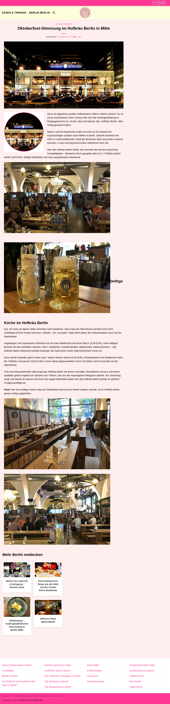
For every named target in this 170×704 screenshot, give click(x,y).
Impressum (18, 696)
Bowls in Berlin (10, 676)
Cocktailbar (8, 670)
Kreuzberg (92, 676)
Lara (79, 37)
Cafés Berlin (136, 687)
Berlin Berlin (39, 12)
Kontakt (6, 696)
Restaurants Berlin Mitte (142, 665)
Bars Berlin (135, 681)
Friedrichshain (94, 670)
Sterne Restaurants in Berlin (17, 665)
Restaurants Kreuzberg (141, 670)
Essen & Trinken (14, 12)
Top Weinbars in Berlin (56, 681)
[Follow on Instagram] (159, 3)
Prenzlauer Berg (95, 681)
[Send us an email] (163, 3)
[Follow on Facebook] (154, 3)
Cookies (57, 696)
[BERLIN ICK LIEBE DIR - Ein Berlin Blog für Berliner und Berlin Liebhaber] (85, 12)
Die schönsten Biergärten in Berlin (62, 676)
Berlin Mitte (93, 665)
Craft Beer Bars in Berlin (57, 670)
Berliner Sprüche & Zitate (57, 665)
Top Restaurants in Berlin (57, 687)
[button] (54, 12)
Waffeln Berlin (136, 676)
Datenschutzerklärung (38, 696)
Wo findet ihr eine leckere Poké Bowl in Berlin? (18, 683)
